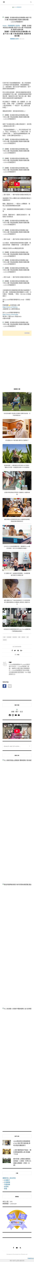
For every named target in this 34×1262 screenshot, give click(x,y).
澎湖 (27, 637)
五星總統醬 (9, 637)
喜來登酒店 (15, 637)
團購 (19, 637)
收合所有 (13, 1178)
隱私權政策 (20, 1261)
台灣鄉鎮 (7, 1182)
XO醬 (4, 637)
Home (5, 26)
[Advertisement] (17, 58)
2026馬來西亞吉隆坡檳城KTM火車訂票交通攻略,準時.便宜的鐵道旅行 (21, 1143)
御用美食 (23, 637)
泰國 (5, 1188)
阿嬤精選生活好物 (14, 26)
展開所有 (5, 1178)
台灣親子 (7, 1180)
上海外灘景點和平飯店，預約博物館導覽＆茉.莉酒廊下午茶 (22, 1152)
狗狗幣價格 (27, 333)
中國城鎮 (7, 1184)
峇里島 (6, 1186)
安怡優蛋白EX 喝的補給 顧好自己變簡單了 (17, 440)
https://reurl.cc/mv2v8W (10, 314)
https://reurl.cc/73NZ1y (10, 307)
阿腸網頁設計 (31, 1258)
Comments (17, 646)
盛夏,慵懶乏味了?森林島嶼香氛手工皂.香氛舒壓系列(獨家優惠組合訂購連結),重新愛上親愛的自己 (17, 602)
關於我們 (13, 1261)
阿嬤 (18, 654)
